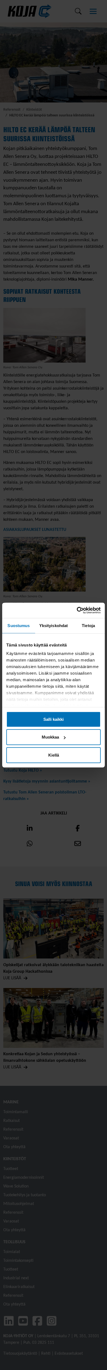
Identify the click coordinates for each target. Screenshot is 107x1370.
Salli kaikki (53, 719)
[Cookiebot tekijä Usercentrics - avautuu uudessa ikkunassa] (77, 610)
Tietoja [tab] (88, 625)
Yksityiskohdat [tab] (53, 625)
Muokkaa (50, 737)
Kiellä (53, 754)
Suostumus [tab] (18, 625)
